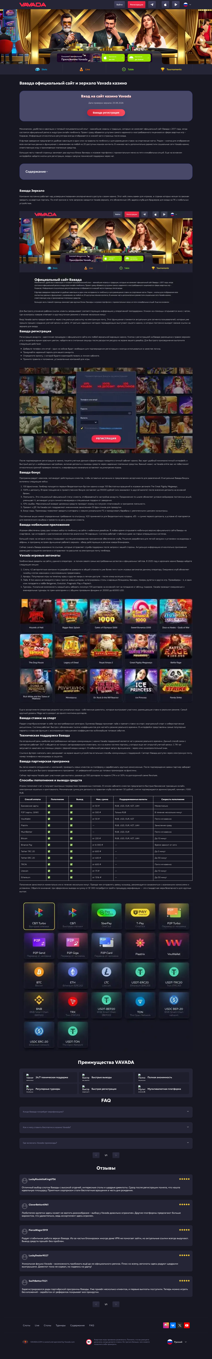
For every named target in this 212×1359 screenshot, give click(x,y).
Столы (47, 1325)
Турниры (61, 1325)
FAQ (91, 1325)
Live (37, 1325)
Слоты (26, 1325)
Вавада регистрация (106, 112)
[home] (32, 5)
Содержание (77, 1325)
